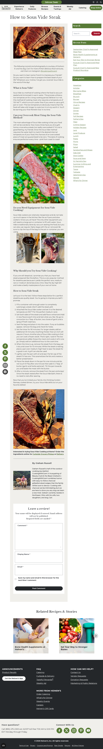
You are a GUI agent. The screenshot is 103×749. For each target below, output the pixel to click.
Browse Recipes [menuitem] (44, 8)
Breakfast (77, 94)
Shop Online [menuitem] (96, 8)
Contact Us (76, 672)
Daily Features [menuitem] (32, 8)
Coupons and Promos (45, 745)
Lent (75, 130)
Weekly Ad (41, 683)
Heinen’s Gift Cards (45, 708)
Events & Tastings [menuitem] (57, 8)
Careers (39, 705)
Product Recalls (9, 672)
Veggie (76, 178)
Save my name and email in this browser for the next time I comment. (38, 579)
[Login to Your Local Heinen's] (97, 2)
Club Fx (76, 105)
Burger (76, 99)
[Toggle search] (100, 2)
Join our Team (51, 2)
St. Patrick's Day (79, 161)
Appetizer (77, 85)
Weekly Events (43, 701)
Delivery (60, 454)
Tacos (75, 169)
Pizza (75, 144)
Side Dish (77, 153)
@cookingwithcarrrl (49, 71)
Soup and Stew (79, 158)
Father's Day (78, 119)
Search (97, 33)
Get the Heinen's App (14, 678)
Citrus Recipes (79, 102)
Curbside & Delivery (45, 676)
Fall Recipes (78, 116)
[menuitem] (6, 7)
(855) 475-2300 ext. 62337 (17, 729)
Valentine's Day (79, 175)
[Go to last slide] (17, 635)
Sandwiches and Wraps (82, 150)
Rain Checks (58, 745)
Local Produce (79, 133)
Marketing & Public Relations (84, 683)
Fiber (75, 122)
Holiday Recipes (79, 128)
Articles (76, 88)
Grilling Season (79, 125)
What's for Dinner (80, 181)
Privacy (32, 745)
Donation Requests (79, 680)
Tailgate (76, 172)
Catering (40, 672)
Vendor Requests (78, 676)
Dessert (76, 108)
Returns (67, 745)
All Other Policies (78, 745)
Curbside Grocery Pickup (43, 454)
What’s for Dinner (44, 698)
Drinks (76, 113)
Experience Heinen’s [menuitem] (19, 8)
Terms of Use (24, 745)
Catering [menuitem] (82, 8)
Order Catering (43, 694)
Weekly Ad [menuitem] (70, 8)
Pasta (75, 139)
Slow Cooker (78, 156)
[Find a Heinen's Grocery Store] (93, 2)
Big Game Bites (79, 91)
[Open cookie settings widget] (3, 745)
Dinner (76, 111)
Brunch (76, 97)
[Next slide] (95, 635)
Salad (75, 147)
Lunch (75, 136)
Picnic (75, 142)
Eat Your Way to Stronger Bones (86, 60)
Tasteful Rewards (44, 679)
